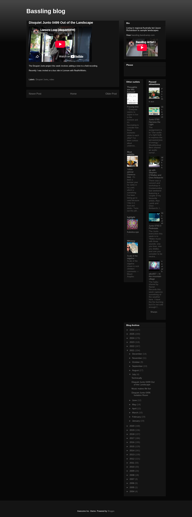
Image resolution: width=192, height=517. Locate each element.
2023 (132, 342)
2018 (132, 434)
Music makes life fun (141, 388)
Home (73, 93)
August (135, 370)
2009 (132, 471)
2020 (132, 426)
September (137, 366)
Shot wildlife (130, 153)
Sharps (153, 312)
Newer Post (35, 93)
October (136, 362)
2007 (132, 479)
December (137, 354)
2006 (132, 483)
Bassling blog (45, 11)
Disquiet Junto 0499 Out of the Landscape (143, 383)
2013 (132, 454)
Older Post (111, 93)
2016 (132, 442)
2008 (132, 475)
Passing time (132, 107)
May (134, 404)
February (136, 417)
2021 (132, 350)
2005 (132, 487)
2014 (132, 450)
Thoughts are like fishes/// (132, 89)
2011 (132, 463)
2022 (132, 346)
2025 (132, 334)
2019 (132, 430)
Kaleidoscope (133, 232)
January (136, 421)
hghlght (131, 217)
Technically (137, 378)
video (51, 79)
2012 (132, 459)
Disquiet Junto (42, 79)
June (134, 400)
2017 (132, 438)
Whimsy (131, 241)
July (134, 374)
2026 (132, 330)
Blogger (111, 511)
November (137, 358)
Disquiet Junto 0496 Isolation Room (141, 393)
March (135, 412)
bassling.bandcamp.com (143, 35)
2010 (132, 467)
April (134, 408)
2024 (132, 338)
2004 (132, 491)
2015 (132, 446)
